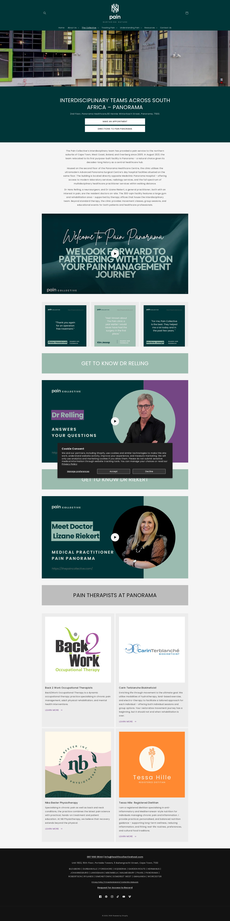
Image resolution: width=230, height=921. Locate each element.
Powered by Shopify (120, 916)
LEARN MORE (52, 710)
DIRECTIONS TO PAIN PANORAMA (115, 128)
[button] (45, 13)
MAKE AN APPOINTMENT (115, 121)
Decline (149, 471)
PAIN (110, 916)
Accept (114, 471)
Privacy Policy (69, 464)
